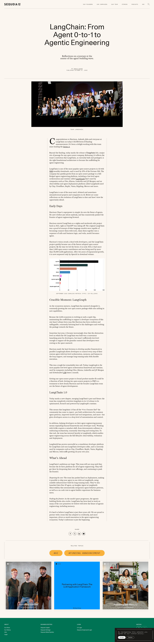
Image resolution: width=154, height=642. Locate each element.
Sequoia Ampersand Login (84, 630)
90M (51, 171)
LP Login (79, 627)
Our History (7, 630)
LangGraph (80, 179)
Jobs (5, 632)
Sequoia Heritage (45, 630)
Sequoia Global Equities (47, 632)
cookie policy (137, 634)
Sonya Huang (78, 68)
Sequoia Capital (45, 627)
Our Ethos (7, 627)
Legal (5, 634)
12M (64, 372)
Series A (66, 146)
